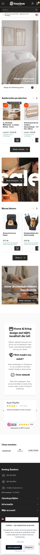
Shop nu (18, 258)
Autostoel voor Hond (9, 234)
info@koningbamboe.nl (14, 488)
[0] (37, 3)
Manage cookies (20, 551)
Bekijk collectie (18, 149)
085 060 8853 (11, 475)
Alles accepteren (14, 547)
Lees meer (20, 542)
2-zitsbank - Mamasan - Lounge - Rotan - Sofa (11, 125)
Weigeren (29, 547)
